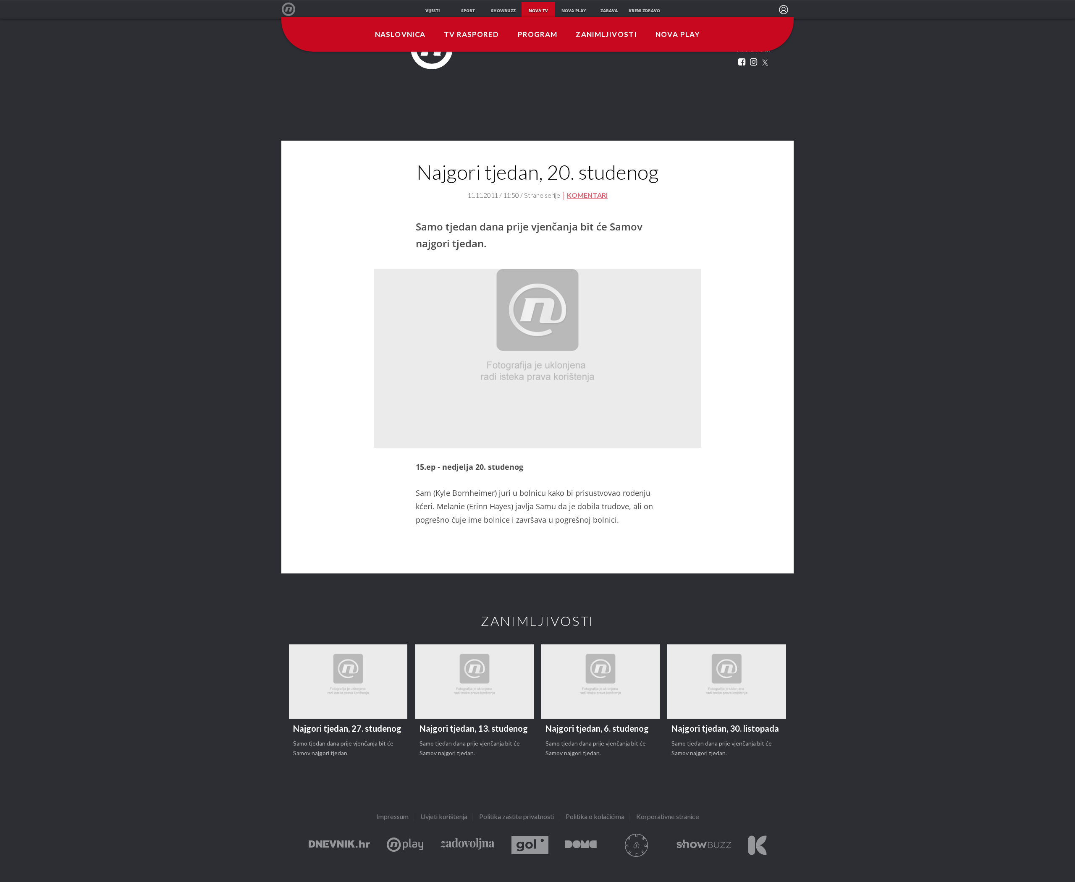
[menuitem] (784, 10)
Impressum (392, 817)
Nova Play (677, 35)
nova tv (538, 10)
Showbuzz (703, 845)
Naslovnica (400, 35)
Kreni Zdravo (757, 845)
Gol (529, 845)
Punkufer (637, 845)
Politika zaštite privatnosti (516, 817)
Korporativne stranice (667, 817)
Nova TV (292, 9)
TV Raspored (471, 35)
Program (538, 35)
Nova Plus (405, 845)
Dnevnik (339, 845)
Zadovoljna (467, 845)
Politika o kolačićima (595, 817)
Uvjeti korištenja (443, 817)
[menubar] (784, 9)
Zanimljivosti (606, 35)
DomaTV (581, 845)
